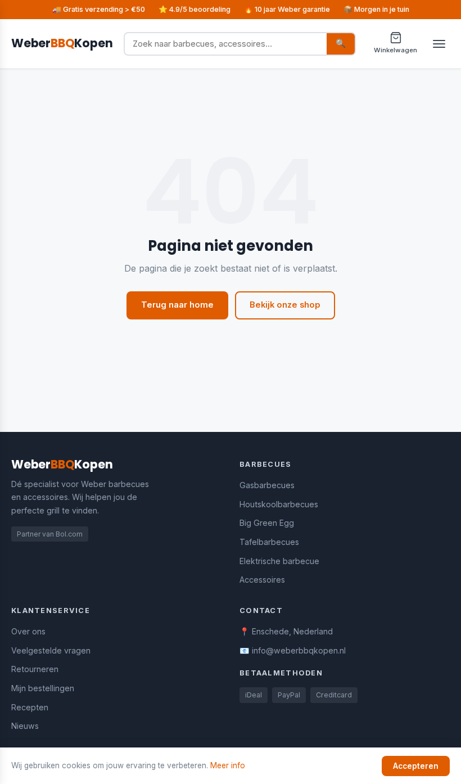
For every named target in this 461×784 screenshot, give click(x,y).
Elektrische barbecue (279, 561)
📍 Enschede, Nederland (286, 631)
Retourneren (34, 669)
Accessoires (262, 579)
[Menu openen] (439, 43)
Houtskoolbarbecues (278, 504)
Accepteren (416, 766)
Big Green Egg (266, 523)
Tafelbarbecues (269, 542)
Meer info (227, 765)
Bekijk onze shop (285, 305)
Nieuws (25, 726)
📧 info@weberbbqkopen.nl (292, 650)
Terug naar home (177, 305)
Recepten (29, 707)
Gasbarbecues (267, 485)
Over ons (28, 631)
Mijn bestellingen (42, 688)
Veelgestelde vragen (51, 650)
